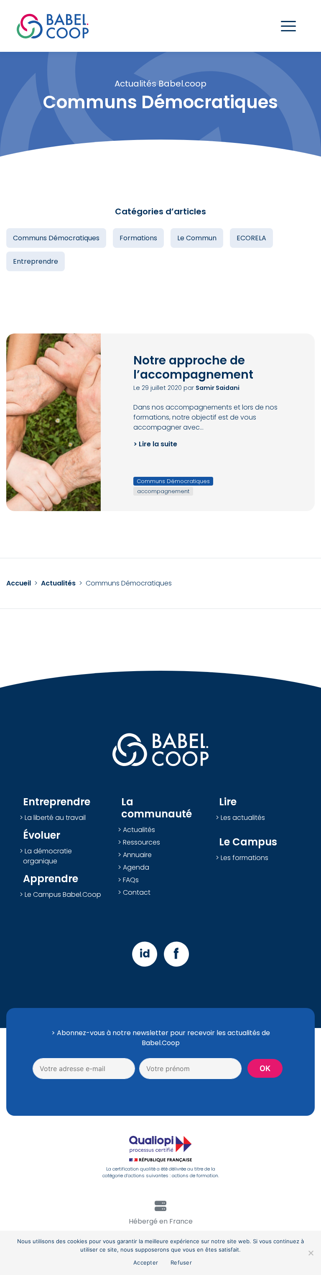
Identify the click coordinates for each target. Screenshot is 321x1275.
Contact (136, 892)
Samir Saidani (217, 388)
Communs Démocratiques (56, 238)
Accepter (145, 1262)
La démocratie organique (47, 856)
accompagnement (163, 491)
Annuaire (137, 855)
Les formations (244, 858)
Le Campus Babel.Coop (63, 894)
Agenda (136, 867)
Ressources (141, 842)
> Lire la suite (155, 444)
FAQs (131, 880)
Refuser (181, 1262)
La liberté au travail (55, 817)
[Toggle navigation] (288, 26)
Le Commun (197, 238)
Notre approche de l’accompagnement (193, 367)
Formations (138, 238)
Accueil (18, 583)
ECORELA (251, 238)
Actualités (58, 583)
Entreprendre (35, 261)
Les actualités (243, 817)
